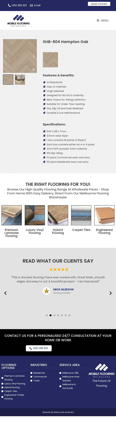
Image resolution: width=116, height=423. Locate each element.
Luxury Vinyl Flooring (35, 231)
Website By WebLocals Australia (58, 412)
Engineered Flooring (104, 231)
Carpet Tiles (81, 230)
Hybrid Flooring (58, 231)
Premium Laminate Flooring (12, 233)
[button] (5, 293)
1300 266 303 (40, 348)
